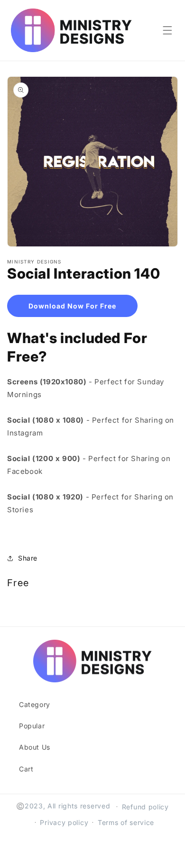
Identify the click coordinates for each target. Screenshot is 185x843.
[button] (167, 30)
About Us (34, 747)
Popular (32, 726)
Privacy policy (64, 822)
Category (34, 704)
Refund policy (145, 807)
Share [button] (27, 558)
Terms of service (126, 822)
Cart (26, 769)
